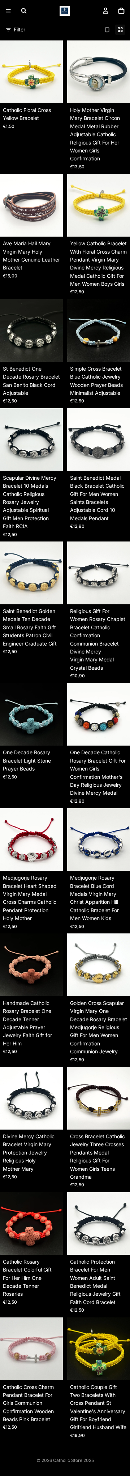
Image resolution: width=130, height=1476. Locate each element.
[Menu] (8, 11)
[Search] (24, 11)
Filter (19, 29)
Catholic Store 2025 (73, 1460)
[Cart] (121, 11)
